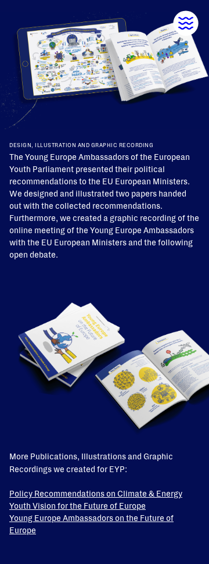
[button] (186, 23)
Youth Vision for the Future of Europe (77, 506)
